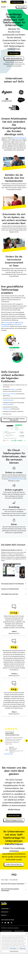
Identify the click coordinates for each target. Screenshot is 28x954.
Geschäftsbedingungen (6, 931)
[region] (14, 943)
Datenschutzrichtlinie (19, 931)
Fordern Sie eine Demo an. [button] (14, 58)
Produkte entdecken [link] (17, 2)
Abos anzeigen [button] (14, 53)
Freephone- (13, 389)
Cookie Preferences (14, 951)
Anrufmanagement (9, 322)
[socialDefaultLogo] (2, 923)
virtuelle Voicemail (8, 400)
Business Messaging (19, 138)
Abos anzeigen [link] (21, 6)
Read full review (9, 754)
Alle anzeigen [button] (4, 879)
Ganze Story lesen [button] (14, 815)
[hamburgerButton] (25, 2)
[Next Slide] (26, 740)
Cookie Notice (23, 948)
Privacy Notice (13, 948)
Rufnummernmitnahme (9, 393)
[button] (13, 549)
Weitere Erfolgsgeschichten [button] (14, 820)
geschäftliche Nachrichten (16, 479)
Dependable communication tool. (12, 734)
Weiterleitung (6, 409)
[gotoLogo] (4, 2)
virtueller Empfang (8, 404)
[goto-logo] (14, 903)
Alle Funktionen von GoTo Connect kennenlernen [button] (14, 419)
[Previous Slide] (1, 740)
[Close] (26, 933)
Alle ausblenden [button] (14, 879)
